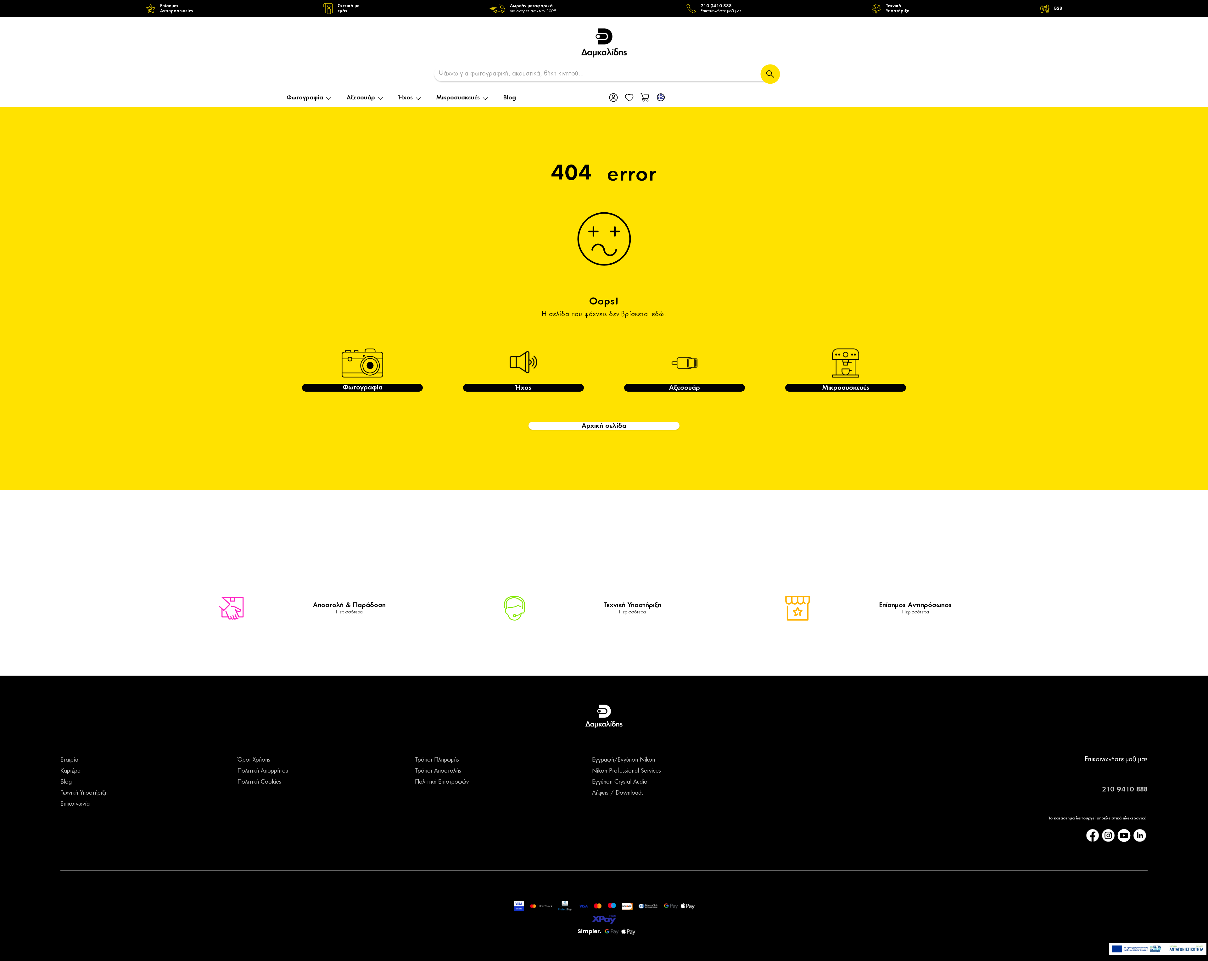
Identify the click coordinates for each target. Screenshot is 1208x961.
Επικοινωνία (75, 804)
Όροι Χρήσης (254, 760)
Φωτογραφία (305, 98)
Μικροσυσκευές (458, 98)
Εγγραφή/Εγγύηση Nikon (623, 760)
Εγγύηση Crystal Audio (619, 782)
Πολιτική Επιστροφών (442, 782)
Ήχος (406, 98)
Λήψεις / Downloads (618, 793)
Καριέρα (70, 771)
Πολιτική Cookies (259, 782)
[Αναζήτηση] (770, 74)
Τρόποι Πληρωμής (437, 760)
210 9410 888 (1125, 789)
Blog (509, 98)
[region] (604, 8)
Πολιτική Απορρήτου (263, 771)
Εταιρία (69, 760)
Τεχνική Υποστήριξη (84, 793)
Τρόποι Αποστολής (438, 771)
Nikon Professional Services (626, 771)
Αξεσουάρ (361, 98)
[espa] (1157, 949)
